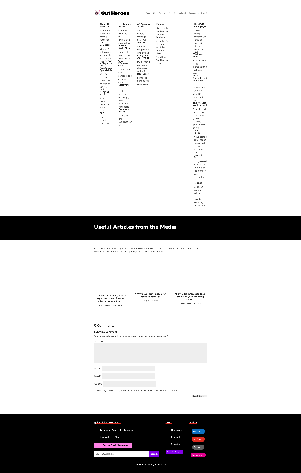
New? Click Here (174, 452)
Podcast (192, 13)
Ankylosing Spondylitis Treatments (117, 430)
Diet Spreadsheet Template (200, 78)
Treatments (182, 13)
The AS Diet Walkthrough (200, 104)
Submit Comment (199, 396)
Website (98, 383)
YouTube (160, 37)
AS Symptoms (106, 43)
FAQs (103, 113)
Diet (154, 13)
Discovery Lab (123, 86)
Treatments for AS (124, 25)
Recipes (198, 182)
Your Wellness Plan (123, 63)
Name (98, 368)
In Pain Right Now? (124, 47)
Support (172, 13)
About (148, 13)
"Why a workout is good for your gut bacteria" (150, 295)
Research (162, 13)
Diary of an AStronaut (143, 56)
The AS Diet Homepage (200, 25)
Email (97, 376)
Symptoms (176, 444)
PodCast (197, 431)
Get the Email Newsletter (115, 445)
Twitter (197, 447)
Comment (100, 341)
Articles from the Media (104, 92)
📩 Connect (202, 13)
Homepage (176, 430)
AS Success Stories (143, 25)
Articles (141, 42)
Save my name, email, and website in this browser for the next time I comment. (138, 390)
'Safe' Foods (197, 131)
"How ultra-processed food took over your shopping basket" (190, 296)
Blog (158, 53)
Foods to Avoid (198, 156)
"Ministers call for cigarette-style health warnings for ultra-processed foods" (110, 298)
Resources (143, 73)
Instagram (197, 455)
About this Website (105, 25)
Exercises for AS (123, 110)
